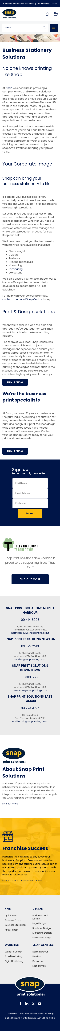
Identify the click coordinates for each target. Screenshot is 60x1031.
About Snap (11, 929)
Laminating (16, 269)
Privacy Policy (37, 1014)
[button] (15, 382)
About (21, 3)
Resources (14, 3)
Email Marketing (13, 956)
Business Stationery (15, 925)
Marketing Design (42, 932)
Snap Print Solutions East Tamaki (30, 698)
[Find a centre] (47, 14)
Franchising (30, 3)
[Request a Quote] (56, 14)
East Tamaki (39, 965)
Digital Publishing (14, 961)
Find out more (10, 803)
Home (5, 3)
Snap (9, 88)
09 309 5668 (30, 677)
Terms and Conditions (18, 1014)
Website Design (13, 951)
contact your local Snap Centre (22, 299)
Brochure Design (41, 928)
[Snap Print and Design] (15, 14)
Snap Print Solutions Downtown (30, 667)
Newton (36, 956)
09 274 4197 (30, 708)
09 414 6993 (30, 619)
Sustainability (42, 3)
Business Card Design (40, 917)
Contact (53, 3)
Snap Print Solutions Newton (30, 639)
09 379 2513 (30, 646)
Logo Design (39, 923)
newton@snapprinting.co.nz (30, 659)
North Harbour (40, 951)
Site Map (49, 1014)
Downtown (38, 961)
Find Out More (30, 579)
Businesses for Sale (31, 880)
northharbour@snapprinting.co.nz (30, 632)
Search (44, 28)
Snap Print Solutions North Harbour (30, 610)
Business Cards (13, 920)
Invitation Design (41, 937)
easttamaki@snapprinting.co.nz (30, 721)
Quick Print (11, 915)
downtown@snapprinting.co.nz (30, 690)
